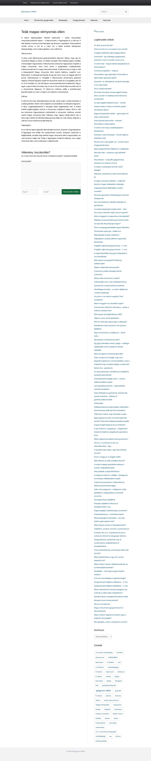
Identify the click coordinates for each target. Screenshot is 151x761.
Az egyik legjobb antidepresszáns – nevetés (110, 103)
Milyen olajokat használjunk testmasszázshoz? (111, 439)
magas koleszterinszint (111, 700)
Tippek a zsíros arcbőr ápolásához (106, 318)
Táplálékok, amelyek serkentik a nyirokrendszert (111, 529)
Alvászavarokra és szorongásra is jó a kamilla (110, 49)
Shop (25, 3)
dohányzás (121, 672)
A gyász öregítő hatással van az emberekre (109, 425)
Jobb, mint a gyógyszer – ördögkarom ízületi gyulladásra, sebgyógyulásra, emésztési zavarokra (110, 492)
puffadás (98, 718)
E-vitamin (99, 676)
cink (119, 662)
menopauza (118, 709)
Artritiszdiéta (98, 403)
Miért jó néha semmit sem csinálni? (107, 278)
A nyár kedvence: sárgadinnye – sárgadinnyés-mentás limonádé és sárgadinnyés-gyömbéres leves (111, 432)
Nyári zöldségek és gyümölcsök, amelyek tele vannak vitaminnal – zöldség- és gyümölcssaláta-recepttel (110, 396)
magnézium (117, 705)
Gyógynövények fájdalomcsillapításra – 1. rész (111, 586)
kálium (98, 700)
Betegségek (63, 20)
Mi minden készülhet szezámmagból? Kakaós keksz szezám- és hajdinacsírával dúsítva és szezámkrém (110, 95)
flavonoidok (99, 681)
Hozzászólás (26, 161)
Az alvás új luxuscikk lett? (103, 45)
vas (110, 736)
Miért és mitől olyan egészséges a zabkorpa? (110, 322)
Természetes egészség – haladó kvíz (107, 231)
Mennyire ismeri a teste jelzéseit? (106, 600)
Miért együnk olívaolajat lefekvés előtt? (108, 314)
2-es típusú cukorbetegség (104, 652)
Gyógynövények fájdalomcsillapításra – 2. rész (111, 582)
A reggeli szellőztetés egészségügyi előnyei (109, 53)
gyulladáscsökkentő (109, 685)
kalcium (108, 696)
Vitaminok (94, 20)
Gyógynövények (79, 20)
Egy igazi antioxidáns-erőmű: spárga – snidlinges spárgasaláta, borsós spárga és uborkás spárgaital (111, 346)
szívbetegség (100, 736)
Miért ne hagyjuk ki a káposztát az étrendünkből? (111, 216)
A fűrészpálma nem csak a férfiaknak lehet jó (110, 282)
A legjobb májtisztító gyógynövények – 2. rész (110, 246)
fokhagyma (118, 681)
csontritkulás (100, 667)
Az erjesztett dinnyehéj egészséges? (107, 224)
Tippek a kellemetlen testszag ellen (106, 267)
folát (97, 685)
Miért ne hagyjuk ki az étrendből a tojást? (108, 303)
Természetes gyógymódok (43, 20)
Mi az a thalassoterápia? (103, 89)
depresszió (110, 672)
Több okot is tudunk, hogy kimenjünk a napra (110, 414)
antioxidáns (112, 657)
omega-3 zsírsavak (102, 714)
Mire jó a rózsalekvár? (102, 604)
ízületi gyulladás (101, 741)
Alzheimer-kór (100, 657)
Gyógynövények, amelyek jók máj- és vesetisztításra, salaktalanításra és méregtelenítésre (107, 543)
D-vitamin (99, 672)
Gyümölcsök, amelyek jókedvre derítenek (109, 286)
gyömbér (118, 691)
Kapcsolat (106, 20)
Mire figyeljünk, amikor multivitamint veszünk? (110, 622)
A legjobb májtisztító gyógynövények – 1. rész (110, 249)
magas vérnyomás (102, 705)
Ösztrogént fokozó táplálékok (104, 500)
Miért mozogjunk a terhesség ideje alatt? (108, 354)
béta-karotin (99, 662)
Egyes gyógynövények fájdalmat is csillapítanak (111, 149)
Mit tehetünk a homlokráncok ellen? (107, 340)
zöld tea (117, 736)
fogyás (109, 681)
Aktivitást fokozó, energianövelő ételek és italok (111, 596)
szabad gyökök (100, 723)
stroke (116, 718)
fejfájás (117, 676)
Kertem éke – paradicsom (103, 368)
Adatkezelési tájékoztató (39, 3)
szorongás (112, 723)
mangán (97, 709)
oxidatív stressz (118, 714)
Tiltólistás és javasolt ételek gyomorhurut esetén (111, 220)
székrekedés (100, 727)
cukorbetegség (113, 667)
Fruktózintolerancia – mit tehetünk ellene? (109, 514)
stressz (107, 718)
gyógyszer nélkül (103, 691)
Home (26, 20)
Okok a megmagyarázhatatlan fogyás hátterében (111, 227)
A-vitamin (119, 652)
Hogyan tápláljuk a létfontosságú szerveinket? (110, 510)
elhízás (108, 676)
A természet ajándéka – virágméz (106, 71)
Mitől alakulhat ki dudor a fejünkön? (106, 235)
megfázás (107, 709)
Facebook (74, 3)
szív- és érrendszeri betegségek (106, 732)
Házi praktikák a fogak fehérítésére (106, 471)
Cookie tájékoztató (60, 3)
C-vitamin (110, 662)
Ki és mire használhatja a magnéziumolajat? (110, 578)
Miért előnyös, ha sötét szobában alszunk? (109, 461)
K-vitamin (99, 696)
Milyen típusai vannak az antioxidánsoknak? (110, 525)
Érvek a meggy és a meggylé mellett (107, 457)
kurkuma (118, 696)
